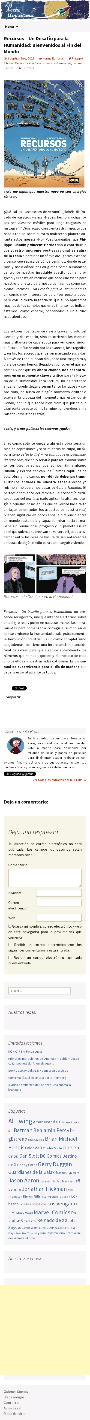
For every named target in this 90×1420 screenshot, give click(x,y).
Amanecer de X (47, 1122)
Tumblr (45, 705)
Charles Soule (52, 1148)
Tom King (33, 1233)
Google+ (27, 705)
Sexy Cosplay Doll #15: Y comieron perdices (38, 1070)
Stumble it (81, 705)
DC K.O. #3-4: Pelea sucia (25, 1051)
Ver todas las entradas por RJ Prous (59, 780)
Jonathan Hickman (44, 1188)
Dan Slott (29, 1156)
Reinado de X (50, 1220)
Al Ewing (20, 1121)
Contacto (11, 1402)
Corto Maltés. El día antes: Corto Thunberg (37, 1078)
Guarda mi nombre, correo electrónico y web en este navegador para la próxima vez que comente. (45, 932)
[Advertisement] (45, 1330)
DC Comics (51, 1156)
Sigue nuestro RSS (56, 1021)
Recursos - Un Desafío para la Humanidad (43, 63)
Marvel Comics (52, 1212)
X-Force (30, 1238)
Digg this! (9, 713)
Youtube (30, 1021)
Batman (23, 1130)
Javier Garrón (48, 1181)
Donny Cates (27, 1164)
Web (11, 917)
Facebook (9, 705)
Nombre (16, 893)
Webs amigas (14, 1397)
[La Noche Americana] (45, 10)
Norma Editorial (52, 58)
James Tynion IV (68, 1173)
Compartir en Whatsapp (27, 713)
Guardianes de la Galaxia (33, 1172)
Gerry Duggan (55, 1164)
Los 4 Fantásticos (33, 1204)
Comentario (19, 865)
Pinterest (36, 705)
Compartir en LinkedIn (63, 705)
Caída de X (33, 1147)
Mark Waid (24, 1213)
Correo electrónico (18, 905)
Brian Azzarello (36, 1139)
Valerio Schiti (64, 1233)
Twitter (18, 705)
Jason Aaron (23, 1180)
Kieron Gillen (33, 1196)
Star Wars (43, 1228)
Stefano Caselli (57, 1228)
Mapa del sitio (15, 1413)
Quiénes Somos (16, 1391)
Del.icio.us (18, 713)
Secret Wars (29, 1228)
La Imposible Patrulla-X (56, 1196)
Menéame (54, 705)
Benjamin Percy (51, 1130)
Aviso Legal (12, 1408)
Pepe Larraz (30, 1221)
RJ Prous (28, 68)
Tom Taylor (47, 1233)
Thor (24, 1233)
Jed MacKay (64, 1181)
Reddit (72, 705)
